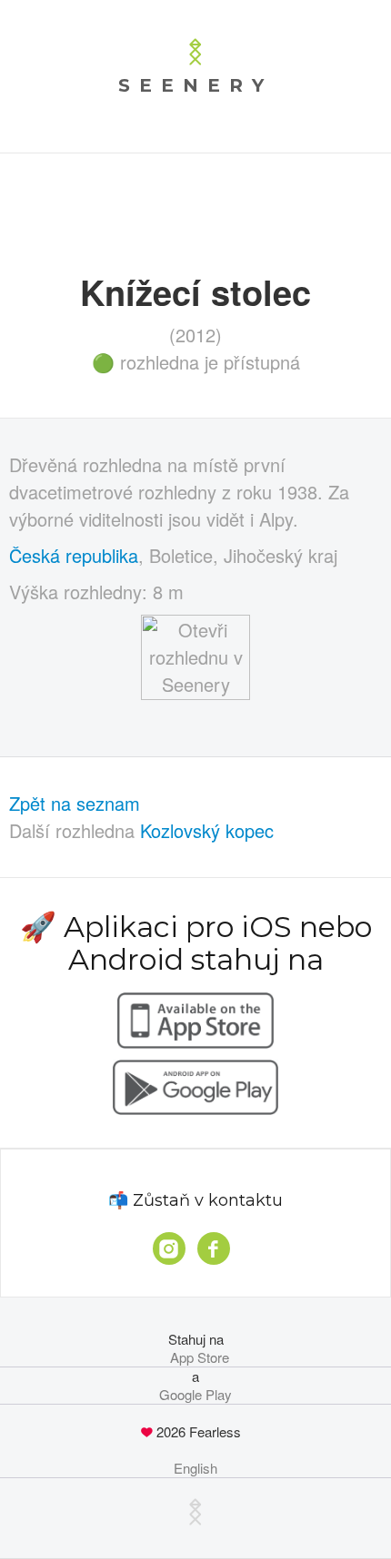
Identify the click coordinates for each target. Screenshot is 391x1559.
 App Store (196, 1357)
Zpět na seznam (74, 803)
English (195, 1468)
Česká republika (73, 555)
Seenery (195, 85)
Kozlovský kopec (207, 830)
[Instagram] (169, 1248)
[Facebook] (213, 1248)
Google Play (195, 1395)
